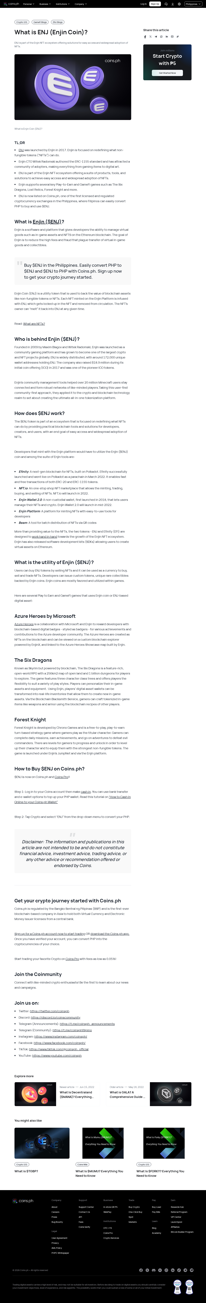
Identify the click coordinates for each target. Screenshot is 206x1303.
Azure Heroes (24, 624)
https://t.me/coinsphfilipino (72, 1030)
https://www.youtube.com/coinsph (57, 1055)
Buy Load (156, 1207)
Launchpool (176, 1221)
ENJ (21, 150)
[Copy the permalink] (177, 36)
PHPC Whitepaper (60, 1252)
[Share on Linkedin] (167, 36)
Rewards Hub (177, 1207)
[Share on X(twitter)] (150, 36)
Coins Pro (61, 777)
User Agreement (59, 1238)
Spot (131, 1216)
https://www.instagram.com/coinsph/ (60, 1036)
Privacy (55, 1242)
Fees (81, 1221)
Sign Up (155, 3)
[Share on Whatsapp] (161, 36)
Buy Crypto (134, 1207)
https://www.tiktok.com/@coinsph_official (59, 1049)
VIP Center (176, 1216)
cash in (86, 792)
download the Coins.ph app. (109, 934)
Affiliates (175, 1226)
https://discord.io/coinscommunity (55, 1017)
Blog (154, 1228)
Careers (55, 1212)
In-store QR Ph (110, 1207)
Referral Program (179, 1212)
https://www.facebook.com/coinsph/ (60, 1043)
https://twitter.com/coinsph (49, 1011)
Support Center (86, 1207)
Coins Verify (84, 1226)
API (80, 1216)
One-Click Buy (135, 1212)
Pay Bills (156, 1212)
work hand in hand (44, 537)
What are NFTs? (34, 324)
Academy (156, 1233)
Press (54, 1216)
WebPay (107, 1212)
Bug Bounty (57, 1221)
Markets (133, 1221)
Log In (144, 3)
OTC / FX (107, 1228)
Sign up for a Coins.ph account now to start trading (49, 934)
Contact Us (84, 1212)
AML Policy (57, 1247)
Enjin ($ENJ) (47, 221)
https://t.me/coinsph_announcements (87, 1024)
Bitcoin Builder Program (182, 1231)
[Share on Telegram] (156, 36)
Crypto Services (111, 1238)
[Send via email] (172, 36)
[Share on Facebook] (145, 36)
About (54, 1207)
